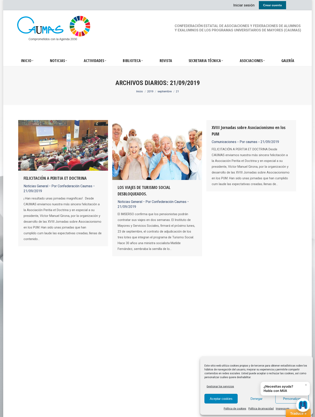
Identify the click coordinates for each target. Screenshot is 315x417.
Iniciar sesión (244, 5)
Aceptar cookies (221, 398)
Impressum (282, 408)
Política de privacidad (261, 408)
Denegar (256, 398)
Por (71, 186)
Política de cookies (235, 408)
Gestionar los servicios (220, 386)
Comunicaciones (224, 142)
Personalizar (292, 398)
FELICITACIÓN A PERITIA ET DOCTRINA (55, 178)
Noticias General (36, 186)
